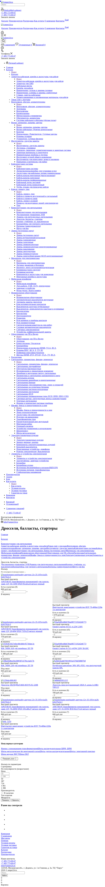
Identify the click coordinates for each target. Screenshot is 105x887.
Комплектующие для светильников (31, 212)
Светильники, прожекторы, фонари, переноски (37, 364)
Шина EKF (24, 754)
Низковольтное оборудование (29, 297)
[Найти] (2, 7)
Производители (8, 854)
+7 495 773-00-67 (8, 12)
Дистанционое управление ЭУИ (15, 564)
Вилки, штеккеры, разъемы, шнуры (31, 127)
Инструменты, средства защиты (30, 146)
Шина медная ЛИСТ (10, 754)
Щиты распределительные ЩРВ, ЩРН (55, 748)
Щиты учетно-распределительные (55, 751)
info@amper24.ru (11, 522)
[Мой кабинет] (2, 33)
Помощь (4, 840)
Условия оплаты (8, 843)
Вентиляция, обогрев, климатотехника (33, 106)
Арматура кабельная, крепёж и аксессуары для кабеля (39, 81)
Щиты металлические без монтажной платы (20, 751)
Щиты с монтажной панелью (82, 751)
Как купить (16, 486)
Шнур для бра (78, 567)
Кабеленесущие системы (27, 169)
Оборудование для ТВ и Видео (29, 339)
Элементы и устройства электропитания (34, 458)
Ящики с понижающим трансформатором (19, 748)
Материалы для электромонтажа (30, 263)
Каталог (14, 74)
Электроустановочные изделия (29, 440)
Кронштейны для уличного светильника (30, 567)
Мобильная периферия (26, 284)
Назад (13, 72)
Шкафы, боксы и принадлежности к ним (34, 410)
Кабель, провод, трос (25, 194)
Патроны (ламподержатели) (60, 567)
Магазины (5, 838)
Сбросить (15, 800)
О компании (6, 836)
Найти (4, 875)
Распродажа (79, 553)
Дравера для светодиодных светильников (47, 564)
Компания (5, 834)
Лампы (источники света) (27, 235)
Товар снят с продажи (57, 546)
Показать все (8, 759)
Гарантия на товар (9, 847)
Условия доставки (9, 845)
